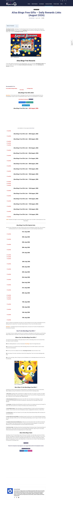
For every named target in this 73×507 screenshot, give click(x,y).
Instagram (30, 450)
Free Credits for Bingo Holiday (11, 88)
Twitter (26, 450)
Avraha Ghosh (31, 128)
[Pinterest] (64, 1)
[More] (43, 21)
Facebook (21, 450)
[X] (66, 1)
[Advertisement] (26, 76)
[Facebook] (60, 1)
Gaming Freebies (48, 3)
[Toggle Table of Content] (16, 26)
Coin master (41, 3)
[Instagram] (62, 1)
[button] (65, 4)
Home (29, 3)
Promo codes (56, 3)
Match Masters (35, 3)
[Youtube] (19, 497)
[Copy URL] (40, 21)
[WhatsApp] (35, 21)
